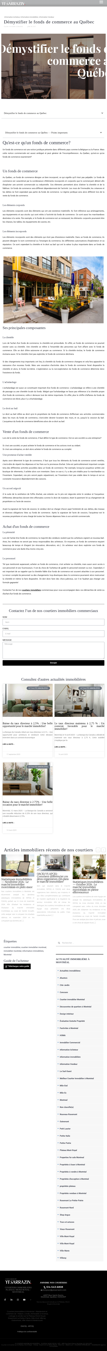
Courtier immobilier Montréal (72, 999)
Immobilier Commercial (70, 1042)
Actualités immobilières (70, 971)
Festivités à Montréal (69, 1028)
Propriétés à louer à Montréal (72, 1164)
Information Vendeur (46, 17)
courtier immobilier (12, 947)
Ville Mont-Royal (67, 1236)
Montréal (7, 954)
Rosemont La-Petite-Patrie (71, 1200)
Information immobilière (29, 17)
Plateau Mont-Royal (68, 1150)
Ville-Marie (64, 1251)
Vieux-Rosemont (67, 1229)
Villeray (63, 1258)
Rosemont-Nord (67, 1208)
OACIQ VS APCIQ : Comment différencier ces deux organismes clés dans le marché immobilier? (43, 878)
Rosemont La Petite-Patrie (19, 1318)
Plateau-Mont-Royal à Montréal (58, 1303)
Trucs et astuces (67, 1222)
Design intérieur (67, 1014)
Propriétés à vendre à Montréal (73, 1172)
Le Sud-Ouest (66, 1071)
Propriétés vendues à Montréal (73, 1193)
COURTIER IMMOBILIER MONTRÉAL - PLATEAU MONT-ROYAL (36, 1343)
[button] (102, 113)
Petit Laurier (65, 1129)
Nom (5, 617)
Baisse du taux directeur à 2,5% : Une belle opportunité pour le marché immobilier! (28, 725)
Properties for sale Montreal (72, 1157)
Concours (64, 992)
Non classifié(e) (67, 1107)
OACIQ (24, 1326)
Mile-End (63, 1085)
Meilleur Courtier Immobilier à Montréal (77, 1078)
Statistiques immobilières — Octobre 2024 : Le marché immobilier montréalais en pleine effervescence (78, 887)
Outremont (64, 1121)
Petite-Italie (65, 1136)
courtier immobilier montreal (33, 947)
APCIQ (31, 1326)
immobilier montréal (12, 951)
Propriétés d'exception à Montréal (74, 1179)
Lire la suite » (8, 744)
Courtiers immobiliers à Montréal (20, 1311)
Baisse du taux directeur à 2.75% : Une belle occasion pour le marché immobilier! (28, 803)
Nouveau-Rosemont (68, 1114)
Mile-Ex (63, 1093)
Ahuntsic (63, 978)
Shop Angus (65, 1215)
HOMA (63, 1035)
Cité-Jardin (64, 985)
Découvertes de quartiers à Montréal (75, 1007)
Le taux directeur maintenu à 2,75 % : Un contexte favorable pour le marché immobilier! (80, 726)
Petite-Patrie (65, 1143)
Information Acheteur (12, 17)
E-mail (6, 628)
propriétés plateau (67, 1186)
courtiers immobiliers (31, 590)
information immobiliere (32, 951)
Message (7, 640)
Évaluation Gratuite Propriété (72, 1021)
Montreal (63, 1100)
